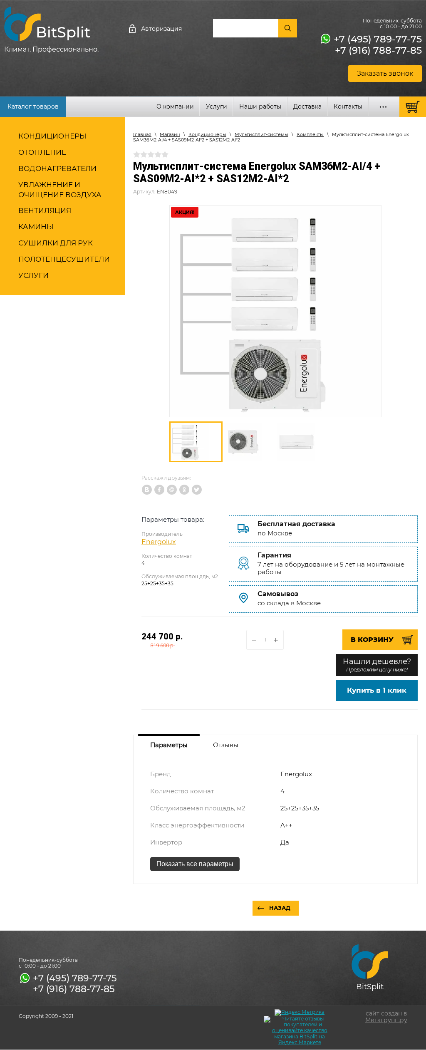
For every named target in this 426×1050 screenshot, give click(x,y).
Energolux (158, 542)
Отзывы (225, 745)
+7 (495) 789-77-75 (378, 39)
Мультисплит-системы (261, 134)
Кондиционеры (207, 134)
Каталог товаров (33, 106)
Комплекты (310, 134)
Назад (279, 907)
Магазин (170, 134)
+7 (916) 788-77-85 (378, 50)
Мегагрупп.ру (386, 1020)
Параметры (169, 745)
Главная (142, 134)
